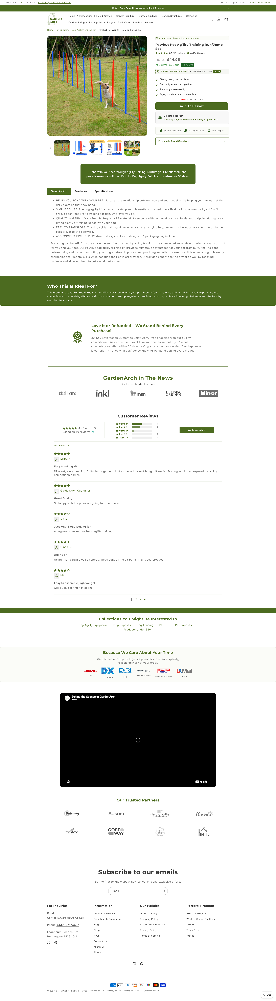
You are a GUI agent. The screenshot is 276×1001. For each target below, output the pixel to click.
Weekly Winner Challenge (201, 919)
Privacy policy (114, 991)
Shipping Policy (149, 919)
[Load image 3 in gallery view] (97, 148)
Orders (190, 924)
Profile (190, 935)
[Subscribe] (164, 891)
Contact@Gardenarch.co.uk (54, 2)
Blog (96, 924)
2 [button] (136, 599)
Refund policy (97, 991)
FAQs (96, 935)
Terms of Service (150, 935)
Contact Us (100, 941)
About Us (99, 946)
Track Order (193, 930)
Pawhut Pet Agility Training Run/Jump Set (120, 30)
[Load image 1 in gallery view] (62, 148)
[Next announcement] (228, 8)
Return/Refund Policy (152, 924)
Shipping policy (151, 991)
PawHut (164, 625)
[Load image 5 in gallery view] (132, 148)
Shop (97, 930)
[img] (62, 453)
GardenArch (61, 991)
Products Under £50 (137, 629)
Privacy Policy (148, 930)
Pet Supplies (183, 625)
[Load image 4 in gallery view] (114, 148)
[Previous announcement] (48, 8)
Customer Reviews (104, 913)
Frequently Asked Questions (173, 141)
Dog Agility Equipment (84, 30)
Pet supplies (62, 30)
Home (50, 30)
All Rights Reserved (77, 991)
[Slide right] (144, 148)
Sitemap (98, 952)
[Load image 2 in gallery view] (80, 148)
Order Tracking (149, 913)
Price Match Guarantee (107, 919)
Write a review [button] (197, 430)
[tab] (59, 191)
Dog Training (145, 625)
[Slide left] (50, 148)
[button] (211, 19)
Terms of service (132, 991)
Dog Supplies (122, 625)
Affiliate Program (196, 913)
